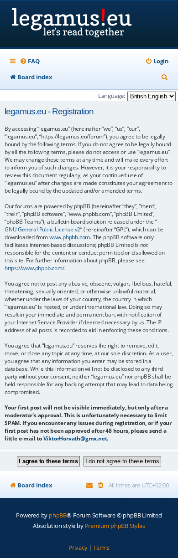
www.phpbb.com (69, 237)
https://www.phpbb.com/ (34, 268)
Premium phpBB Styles (115, 526)
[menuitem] (29, 61)
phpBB (58, 515)
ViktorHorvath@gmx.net (75, 438)
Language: (111, 96)
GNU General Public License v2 (42, 229)
